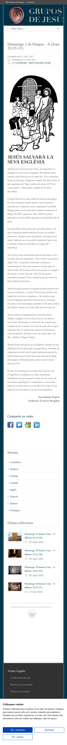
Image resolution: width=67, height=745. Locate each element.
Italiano (14, 503)
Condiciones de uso (20, 677)
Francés (14, 496)
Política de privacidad (21, 684)
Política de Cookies (20, 691)
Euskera (14, 469)
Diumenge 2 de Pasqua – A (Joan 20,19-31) (33, 46)
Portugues (15, 510)
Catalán (14, 482)
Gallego (14, 476)
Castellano (15, 462)
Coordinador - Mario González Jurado (33, 63)
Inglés (13, 489)
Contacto (31, 2)
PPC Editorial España (15, 2)
